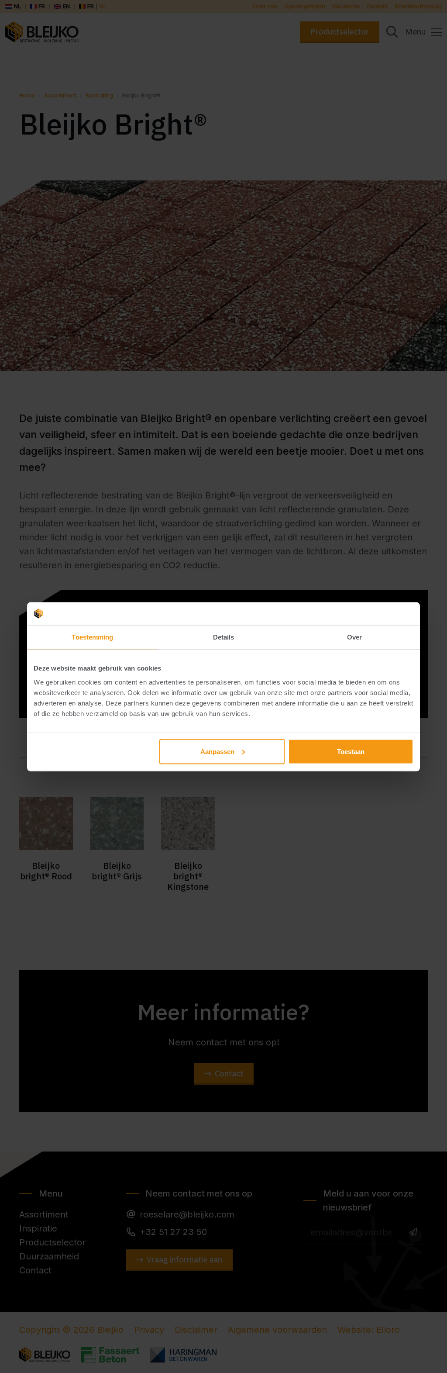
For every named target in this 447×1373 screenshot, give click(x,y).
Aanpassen (217, 751)
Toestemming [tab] (92, 637)
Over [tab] (354, 637)
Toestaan (350, 751)
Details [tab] (223, 637)
